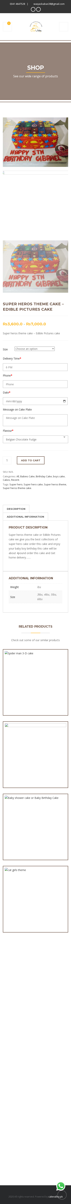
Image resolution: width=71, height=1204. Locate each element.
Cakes (6, 480)
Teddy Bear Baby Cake (35, 758)
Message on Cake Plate (17, 409)
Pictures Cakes (12, 1053)
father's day (10, 1025)
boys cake (59, 476)
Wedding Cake (11, 1082)
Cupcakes (9, 1008)
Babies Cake (27, 476)
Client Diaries (11, 996)
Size (5, 349)
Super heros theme (55, 484)
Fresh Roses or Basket (17, 1031)
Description (16, 508)
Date (6, 392)
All (17, 476)
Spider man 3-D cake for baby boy (35, 696)
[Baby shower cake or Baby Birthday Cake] (22, 815)
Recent (15, 480)
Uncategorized (12, 1071)
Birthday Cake (44, 476)
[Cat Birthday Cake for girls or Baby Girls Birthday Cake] (22, 897)
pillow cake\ (10, 1059)
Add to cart (30, 460)
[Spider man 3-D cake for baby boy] (22, 685)
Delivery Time (12, 358)
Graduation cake (13, 1042)
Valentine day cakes (15, 1076)
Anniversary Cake (13, 956)
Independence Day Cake (18, 1048)
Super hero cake (33, 484)
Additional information (25, 516)
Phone (7, 375)
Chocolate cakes (13, 990)
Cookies (8, 1002)
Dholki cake (10, 1013)
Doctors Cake (11, 1019)
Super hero (16, 484)
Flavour (8, 430)
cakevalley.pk (55, 1196)
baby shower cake (14, 968)
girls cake (8, 1036)
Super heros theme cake (17, 488)
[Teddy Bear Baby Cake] (22, 747)
